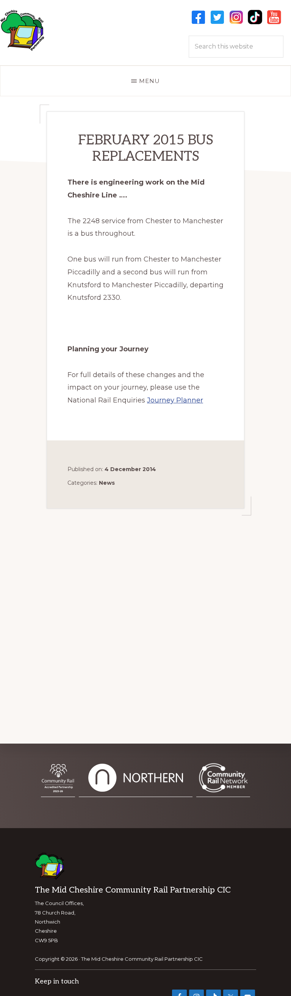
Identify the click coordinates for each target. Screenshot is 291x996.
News (107, 482)
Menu (149, 81)
